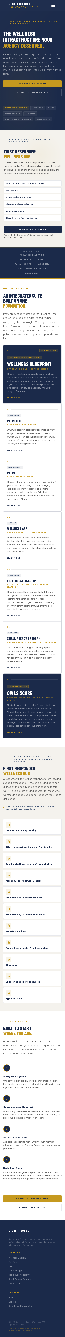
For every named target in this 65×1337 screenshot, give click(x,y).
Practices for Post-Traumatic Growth (33, 183)
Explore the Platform (32, 83)
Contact (12, 1302)
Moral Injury (33, 190)
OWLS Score (32, 273)
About (11, 1297)
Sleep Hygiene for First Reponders (33, 218)
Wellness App (23, 264)
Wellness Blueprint (32, 255)
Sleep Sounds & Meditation (33, 204)
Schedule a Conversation (32, 92)
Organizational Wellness (33, 197)
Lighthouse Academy (19, 1275)
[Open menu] (53, 5)
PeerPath (25, 259)
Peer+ (41, 259)
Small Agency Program (32, 268)
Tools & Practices (33, 211)
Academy (44, 264)
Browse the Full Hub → (32, 229)
